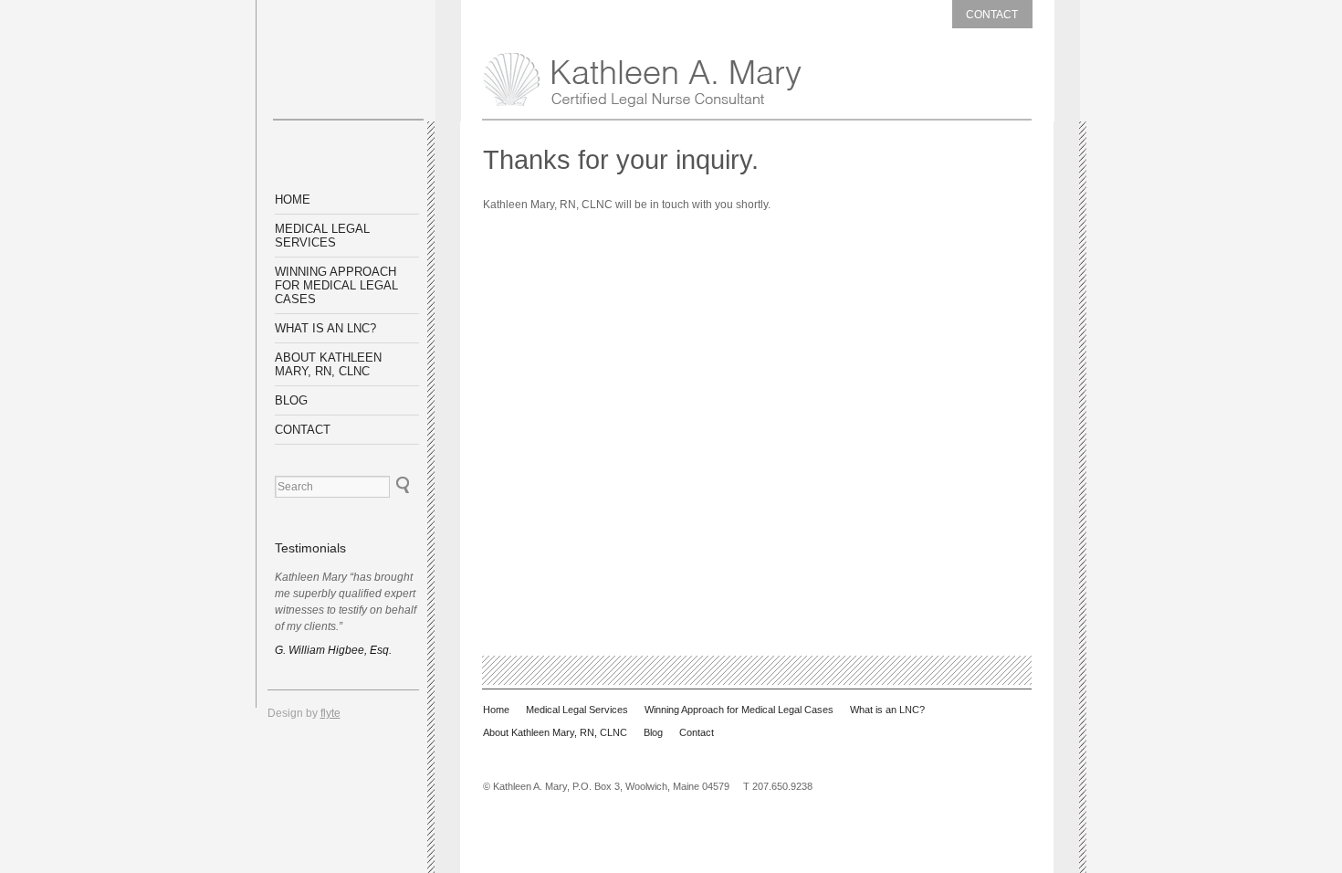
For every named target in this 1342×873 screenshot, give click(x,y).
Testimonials (310, 548)
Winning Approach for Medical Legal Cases (336, 285)
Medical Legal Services (322, 235)
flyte (330, 713)
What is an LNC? (325, 328)
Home (292, 199)
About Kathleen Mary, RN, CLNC (328, 364)
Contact (992, 14)
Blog (291, 400)
